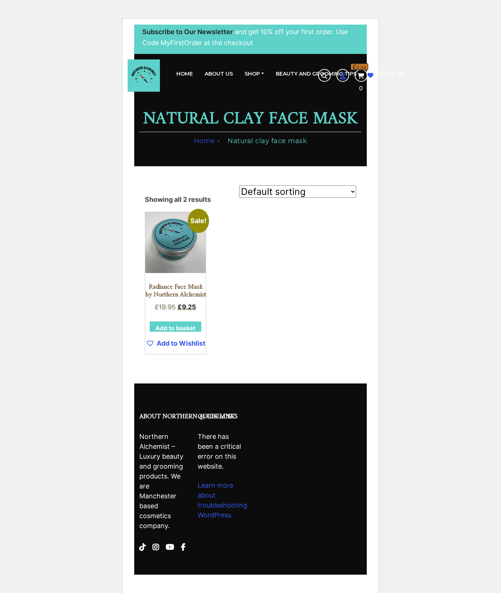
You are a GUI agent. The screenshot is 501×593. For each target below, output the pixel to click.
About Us (219, 73)
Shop (252, 73)
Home (184, 73)
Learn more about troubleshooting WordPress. (222, 500)
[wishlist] (370, 75)
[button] (175, 343)
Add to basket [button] (175, 328)
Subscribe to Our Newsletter (187, 32)
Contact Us (386, 73)
